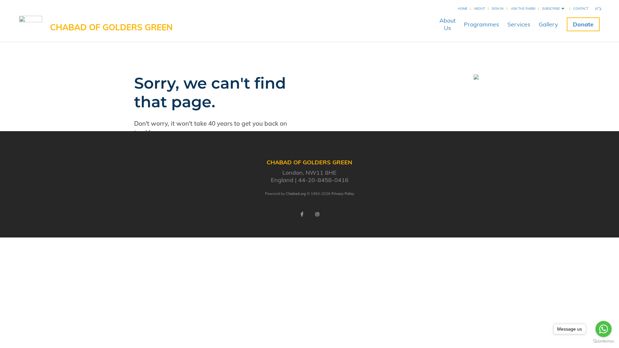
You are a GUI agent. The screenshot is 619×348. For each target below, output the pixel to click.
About (479, 8)
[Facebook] (302, 214)
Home (462, 8)
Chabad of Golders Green (111, 27)
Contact (580, 8)
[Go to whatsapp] (603, 329)
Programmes (481, 24)
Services (518, 24)
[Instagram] (317, 214)
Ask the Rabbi (523, 8)
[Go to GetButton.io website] (603, 341)
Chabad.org (296, 193)
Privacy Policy (342, 193)
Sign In (497, 8)
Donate (583, 24)
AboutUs (447, 24)
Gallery (548, 24)
